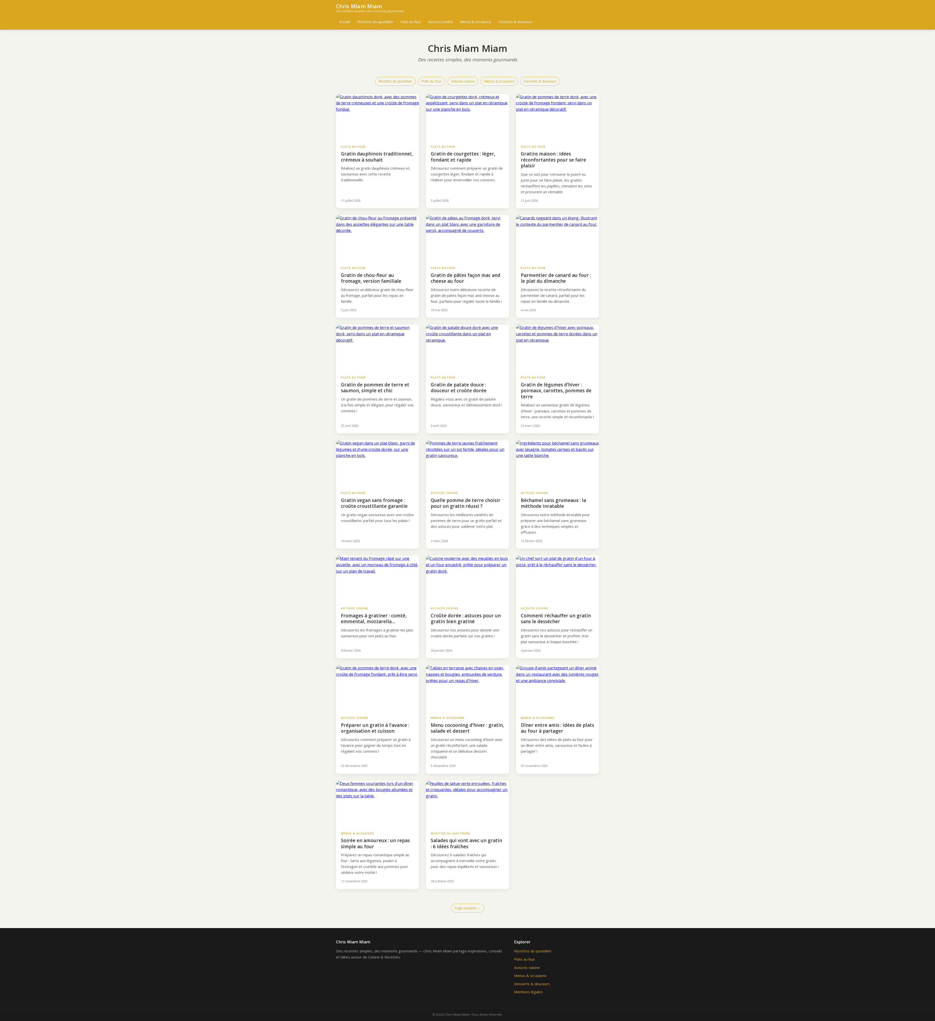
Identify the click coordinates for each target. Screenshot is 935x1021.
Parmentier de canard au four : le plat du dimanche (556, 278)
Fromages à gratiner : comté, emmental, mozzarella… (374, 618)
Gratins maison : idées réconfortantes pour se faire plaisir (553, 160)
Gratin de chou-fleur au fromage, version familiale (371, 278)
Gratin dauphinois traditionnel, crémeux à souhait (377, 157)
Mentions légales (528, 991)
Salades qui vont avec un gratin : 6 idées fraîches (466, 843)
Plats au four (411, 21)
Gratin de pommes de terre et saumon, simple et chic (375, 388)
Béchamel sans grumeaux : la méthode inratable (553, 503)
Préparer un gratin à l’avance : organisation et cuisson (375, 728)
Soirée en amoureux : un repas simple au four (375, 843)
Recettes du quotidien (375, 21)
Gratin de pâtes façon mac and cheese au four (465, 278)
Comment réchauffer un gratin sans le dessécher (556, 618)
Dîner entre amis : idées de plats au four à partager (557, 728)
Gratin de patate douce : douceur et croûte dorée (458, 388)
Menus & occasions (475, 21)
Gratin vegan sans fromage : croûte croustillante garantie (374, 503)
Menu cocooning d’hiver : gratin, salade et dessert (467, 728)
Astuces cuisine (440, 21)
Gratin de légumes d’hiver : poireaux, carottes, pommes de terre (556, 391)
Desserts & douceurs (515, 21)
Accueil (344, 21)
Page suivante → (468, 908)
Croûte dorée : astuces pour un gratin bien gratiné (466, 618)
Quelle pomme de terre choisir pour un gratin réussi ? (465, 503)
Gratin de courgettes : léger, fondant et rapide (463, 157)
